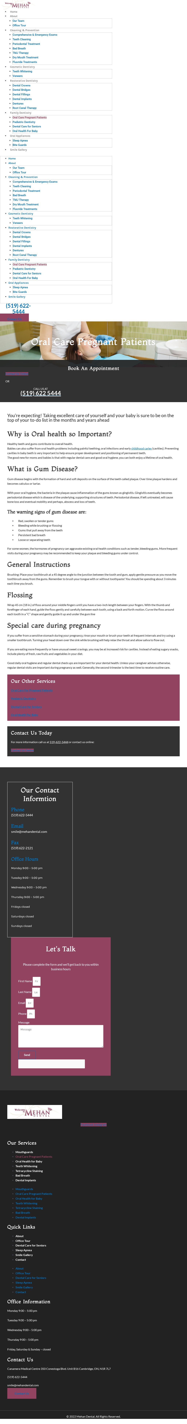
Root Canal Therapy (25, 108)
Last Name (25, 992)
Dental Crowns (21, 85)
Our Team (18, 21)
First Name (25, 981)
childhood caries (141, 448)
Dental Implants (22, 99)
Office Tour (19, 25)
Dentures (18, 103)
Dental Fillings (21, 94)
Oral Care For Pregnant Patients (32, 690)
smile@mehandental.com (23, 1385)
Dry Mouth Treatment (25, 57)
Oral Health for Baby (29, 1161)
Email (17, 826)
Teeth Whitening (22, 71)
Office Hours (24, 859)
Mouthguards (24, 1152)
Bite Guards (20, 145)
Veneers (18, 76)
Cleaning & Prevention (24, 30)
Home (13, 11)
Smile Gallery (18, 149)
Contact (21, 1259)
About (14, 16)
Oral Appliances (20, 135)
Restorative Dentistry (24, 80)
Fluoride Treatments (25, 62)
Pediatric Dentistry (24, 122)
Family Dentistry (20, 112)
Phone (17, 809)
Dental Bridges (21, 90)
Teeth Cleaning (22, 39)
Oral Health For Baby (25, 131)
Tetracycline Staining (29, 1171)
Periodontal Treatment (26, 44)
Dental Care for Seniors (27, 126)
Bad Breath (19, 48)
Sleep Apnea (20, 140)
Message (23, 1022)
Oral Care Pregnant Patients (30, 117)
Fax (15, 842)
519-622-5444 (59, 742)
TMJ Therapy (20, 53)
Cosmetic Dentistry (22, 66)
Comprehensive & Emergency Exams (35, 34)
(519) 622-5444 (18, 308)
